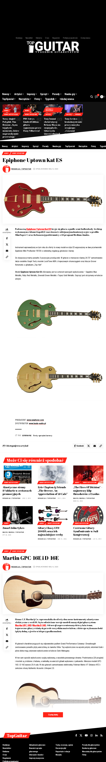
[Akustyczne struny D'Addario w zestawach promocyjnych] (18, 474)
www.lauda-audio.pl (37, 423)
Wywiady (78, 114)
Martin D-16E (39, 625)
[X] (81, 735)
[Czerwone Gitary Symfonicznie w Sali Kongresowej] (88, 515)
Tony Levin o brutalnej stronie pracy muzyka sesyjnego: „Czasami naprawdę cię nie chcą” (73, 127)
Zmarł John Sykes (13, 528)
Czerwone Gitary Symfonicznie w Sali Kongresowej (85, 531)
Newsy (6, 110)
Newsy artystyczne (11, 114)
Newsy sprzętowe (31, 114)
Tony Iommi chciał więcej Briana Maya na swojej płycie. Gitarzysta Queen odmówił (52, 126)
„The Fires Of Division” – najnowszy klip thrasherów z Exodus (87, 490)
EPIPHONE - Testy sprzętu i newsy (37, 435)
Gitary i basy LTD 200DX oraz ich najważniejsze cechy (50, 531)
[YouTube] (86, 735)
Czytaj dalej (53, 714)
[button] (91, 96)
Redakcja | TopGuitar (21, 169)
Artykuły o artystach (49, 109)
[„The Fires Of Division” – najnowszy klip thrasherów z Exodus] (88, 474)
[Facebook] (76, 735)
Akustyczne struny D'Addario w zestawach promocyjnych (17, 490)
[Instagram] (91, 735)
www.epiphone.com (35, 420)
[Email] (7, 251)
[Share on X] (7, 244)
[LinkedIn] (96, 735)
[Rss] (101, 735)
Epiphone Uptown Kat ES (38, 229)
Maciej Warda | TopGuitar (84, 498)
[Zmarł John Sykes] (18, 515)
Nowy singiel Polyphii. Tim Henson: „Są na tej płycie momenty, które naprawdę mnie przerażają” (11, 127)
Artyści (48, 114)
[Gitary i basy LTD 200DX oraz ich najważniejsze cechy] (53, 515)
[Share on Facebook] (7, 238)
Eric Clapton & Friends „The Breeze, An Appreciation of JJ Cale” (53, 490)
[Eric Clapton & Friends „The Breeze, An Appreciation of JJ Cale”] (53, 474)
